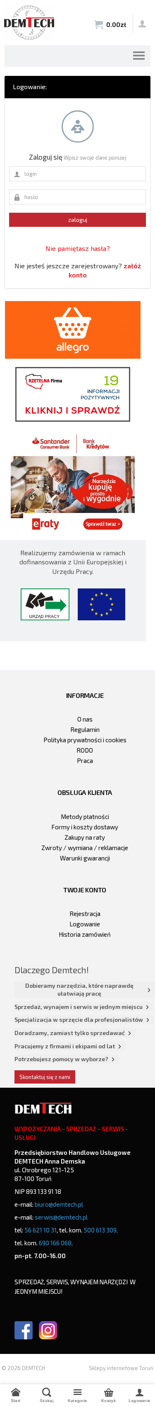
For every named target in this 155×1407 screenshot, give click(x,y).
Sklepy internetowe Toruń (121, 1368)
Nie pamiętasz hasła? (77, 248)
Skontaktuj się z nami (44, 1077)
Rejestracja (84, 913)
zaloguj (77, 219)
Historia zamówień (85, 934)
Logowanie (84, 924)
